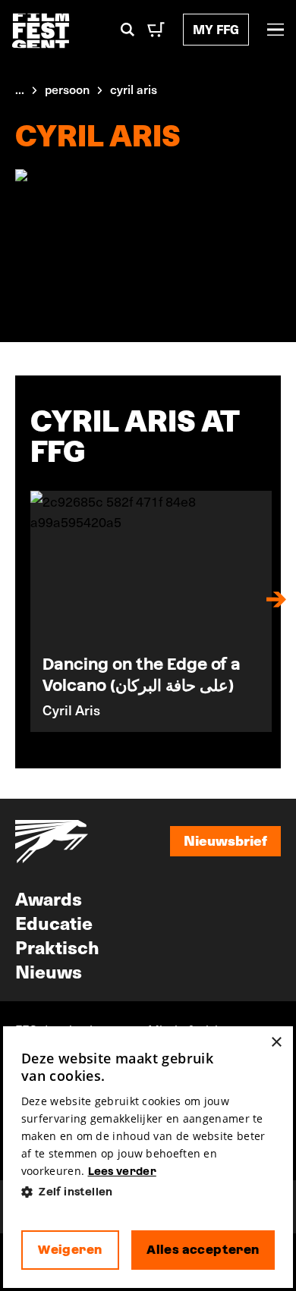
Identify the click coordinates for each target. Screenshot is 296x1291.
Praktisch (57, 947)
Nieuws (48, 971)
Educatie (54, 922)
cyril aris (133, 88)
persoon (67, 88)
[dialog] (148, 1157)
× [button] (276, 1042)
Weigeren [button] (70, 1249)
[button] (148, 1192)
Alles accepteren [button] (202, 1249)
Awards (48, 898)
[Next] (276, 599)
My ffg (216, 29)
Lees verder (122, 1171)
